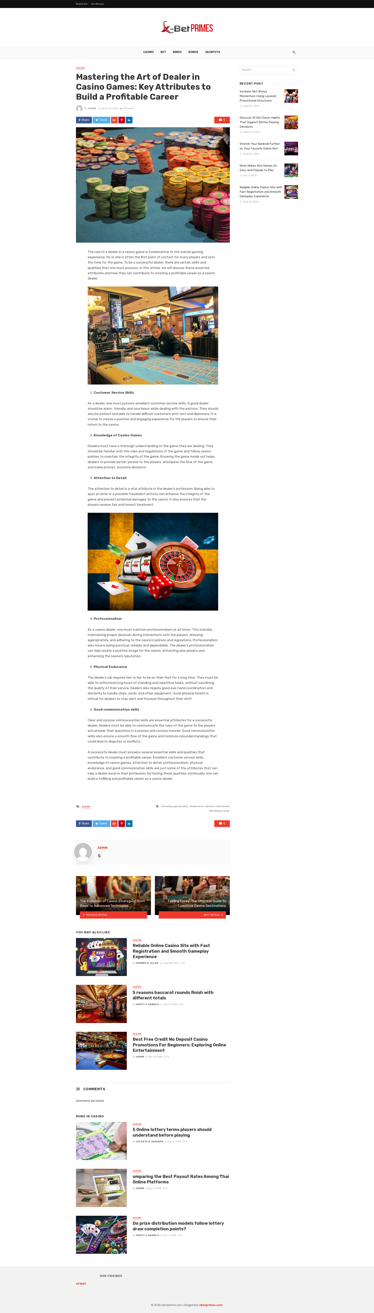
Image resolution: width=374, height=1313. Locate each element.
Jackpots (212, 52)
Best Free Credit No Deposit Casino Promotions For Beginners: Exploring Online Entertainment (179, 1045)
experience (197, 806)
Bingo (177, 52)
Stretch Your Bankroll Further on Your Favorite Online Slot (260, 146)
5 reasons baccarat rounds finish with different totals (173, 995)
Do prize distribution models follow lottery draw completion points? (178, 1226)
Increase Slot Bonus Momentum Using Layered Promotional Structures (258, 96)
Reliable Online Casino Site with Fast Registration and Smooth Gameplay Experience (171, 951)
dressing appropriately (175, 806)
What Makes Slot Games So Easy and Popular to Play (258, 168)
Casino (148, 52)
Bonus (193, 52)
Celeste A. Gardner (149, 1141)
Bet (163, 52)
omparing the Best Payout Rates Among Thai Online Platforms (181, 1179)
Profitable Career (220, 811)
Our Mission (97, 4)
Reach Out (81, 4)
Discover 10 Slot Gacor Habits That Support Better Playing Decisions (260, 122)
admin (92, 108)
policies (211, 806)
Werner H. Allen (147, 963)
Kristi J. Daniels (147, 1004)
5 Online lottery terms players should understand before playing (172, 1132)
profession (224, 806)
